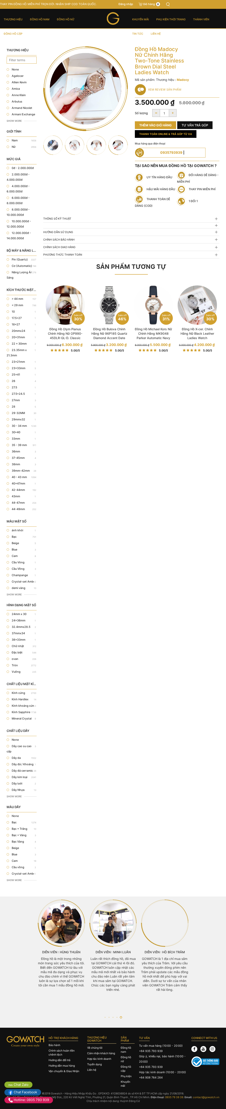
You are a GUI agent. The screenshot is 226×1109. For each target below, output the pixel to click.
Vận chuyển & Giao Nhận (64, 1071)
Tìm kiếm (168, 4)
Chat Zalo (20, 1084)
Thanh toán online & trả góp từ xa (165, 134)
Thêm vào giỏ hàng (155, 125)
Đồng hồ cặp (13, 33)
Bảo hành (54, 1045)
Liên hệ (156, 33)
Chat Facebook (25, 1092)
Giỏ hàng (151, 4)
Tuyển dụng (94, 1064)
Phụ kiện (126, 1076)
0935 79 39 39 (174, 1097)
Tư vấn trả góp (195, 125)
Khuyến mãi (140, 19)
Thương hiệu (13, 19)
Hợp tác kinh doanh (99, 1058)
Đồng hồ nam (39, 19)
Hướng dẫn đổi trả (59, 1060)
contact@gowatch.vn (206, 1097)
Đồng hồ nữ (65, 19)
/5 (75, 350)
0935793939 (171, 152)
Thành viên (201, 19)
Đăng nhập (126, 4)
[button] (121, 1017)
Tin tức (137, 33)
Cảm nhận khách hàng (101, 1053)
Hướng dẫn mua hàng (62, 1065)
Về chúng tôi (94, 1047)
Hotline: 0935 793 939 (31, 1100)
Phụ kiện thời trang (171, 19)
